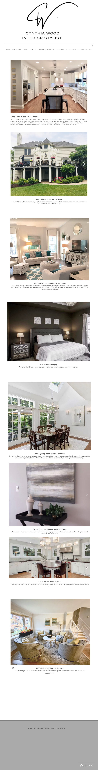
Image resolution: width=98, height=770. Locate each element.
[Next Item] (84, 96)
